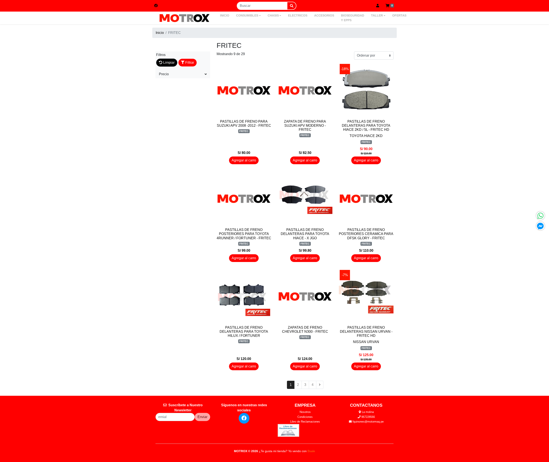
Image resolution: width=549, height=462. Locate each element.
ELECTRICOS (297, 15)
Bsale (311, 451)
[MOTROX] (184, 18)
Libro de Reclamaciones (305, 421)
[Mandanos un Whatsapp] (540, 215)
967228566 (367, 416)
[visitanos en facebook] (156, 5)
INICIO (224, 15)
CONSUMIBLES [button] (247, 15)
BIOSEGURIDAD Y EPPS (352, 18)
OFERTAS (399, 15)
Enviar (202, 417)
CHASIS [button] (273, 15)
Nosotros (305, 412)
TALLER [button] (377, 15)
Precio (164, 74)
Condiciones (305, 416)
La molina (367, 412)
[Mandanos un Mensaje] (540, 226)
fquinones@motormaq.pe (368, 421)
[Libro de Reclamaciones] (288, 430)
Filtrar (189, 62)
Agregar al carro (244, 160)
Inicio (160, 33)
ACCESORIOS (324, 15)
